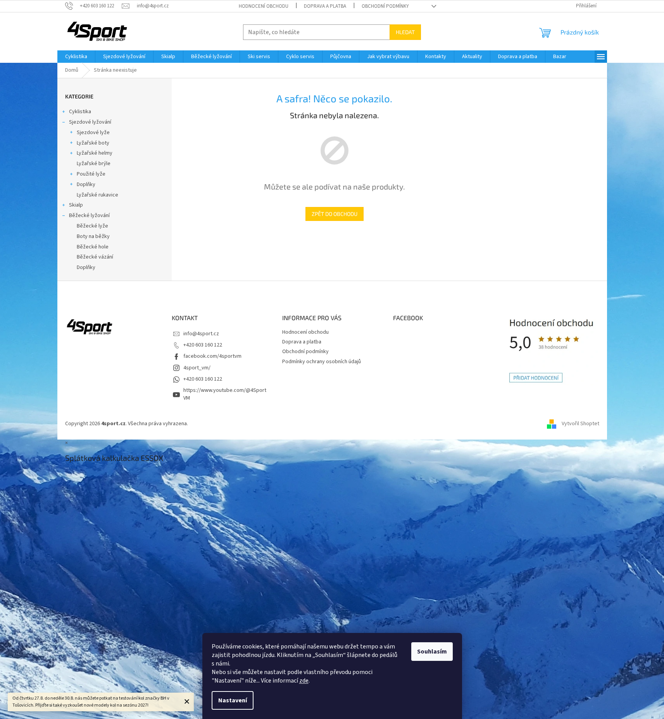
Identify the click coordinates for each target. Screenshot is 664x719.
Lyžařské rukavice (97, 195)
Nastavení (232, 700)
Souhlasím (432, 651)
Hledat (405, 32)
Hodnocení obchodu (263, 6)
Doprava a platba (325, 6)
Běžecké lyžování (89, 215)
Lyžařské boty (93, 143)
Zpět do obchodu (334, 213)
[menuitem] (76, 56)
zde (304, 680)
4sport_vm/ (196, 368)
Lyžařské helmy (94, 153)
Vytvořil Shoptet (580, 424)
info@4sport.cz (201, 334)
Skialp (76, 205)
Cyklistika (80, 112)
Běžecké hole (93, 247)
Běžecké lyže (92, 226)
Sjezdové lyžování (90, 122)
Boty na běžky (93, 236)
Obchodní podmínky (385, 6)
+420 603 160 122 (202, 345)
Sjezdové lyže (93, 132)
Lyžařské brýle (93, 163)
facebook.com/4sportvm (212, 356)
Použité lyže (91, 174)
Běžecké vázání (95, 257)
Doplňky (86, 184)
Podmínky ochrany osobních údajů (321, 362)
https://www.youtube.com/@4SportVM (224, 394)
